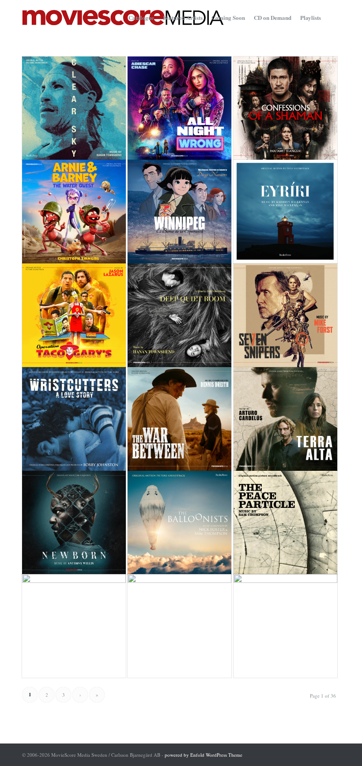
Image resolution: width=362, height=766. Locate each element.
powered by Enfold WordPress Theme (203, 754)
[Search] (332, 17)
